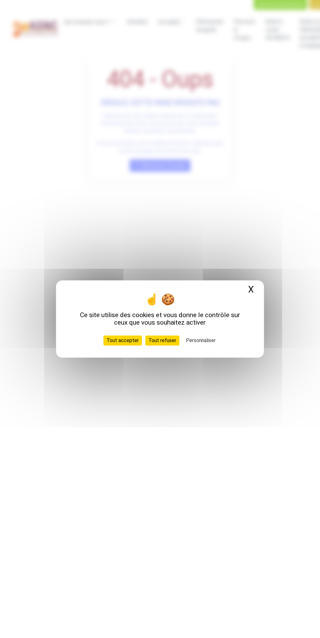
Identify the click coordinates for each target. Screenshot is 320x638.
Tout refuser (162, 340)
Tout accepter (123, 340)
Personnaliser (201, 340)
